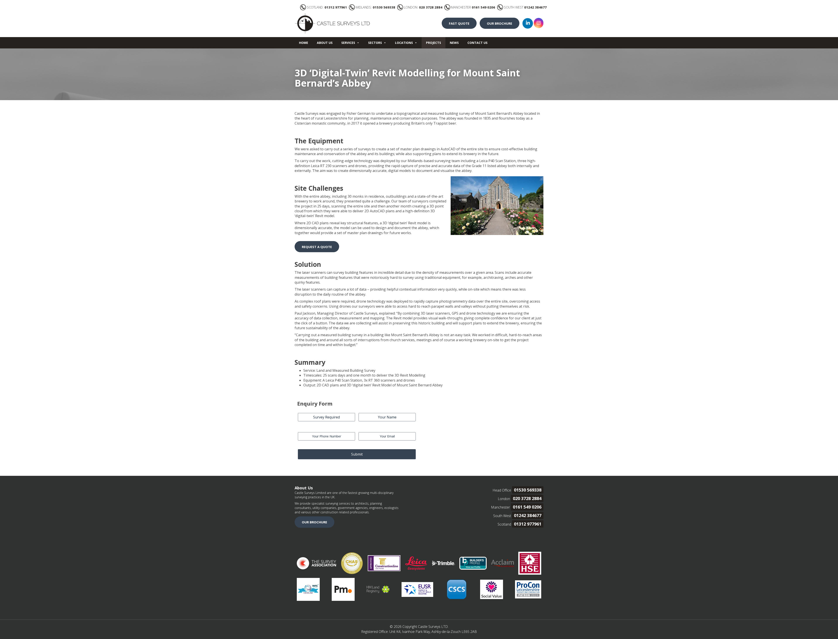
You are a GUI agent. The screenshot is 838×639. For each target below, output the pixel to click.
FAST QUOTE (459, 23)
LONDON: (423, 7)
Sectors (375, 43)
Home (303, 43)
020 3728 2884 (527, 498)
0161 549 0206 (527, 507)
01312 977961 (527, 524)
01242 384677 (527, 515)
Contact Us (477, 43)
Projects (433, 43)
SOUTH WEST (525, 7)
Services (348, 43)
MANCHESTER (473, 7)
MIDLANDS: (375, 7)
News (454, 43)
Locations (404, 43)
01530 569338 (527, 490)
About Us (325, 43)
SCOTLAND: (327, 7)
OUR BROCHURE (499, 23)
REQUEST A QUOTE (317, 247)
